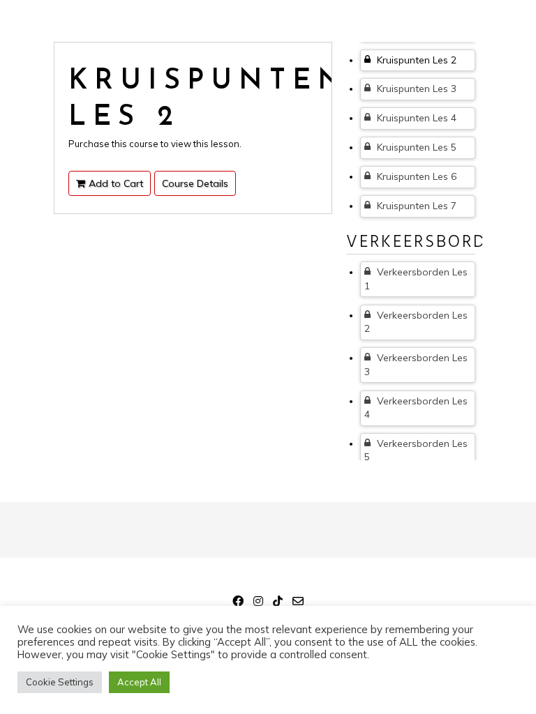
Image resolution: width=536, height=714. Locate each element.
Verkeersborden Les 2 (416, 322)
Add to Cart (116, 183)
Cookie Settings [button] (60, 682)
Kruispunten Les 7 (415, 205)
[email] (298, 603)
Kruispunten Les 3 (415, 88)
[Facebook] (238, 603)
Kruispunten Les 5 (415, 147)
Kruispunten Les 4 (415, 118)
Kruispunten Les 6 (415, 176)
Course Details (195, 183)
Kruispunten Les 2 (415, 60)
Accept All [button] (139, 682)
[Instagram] (258, 603)
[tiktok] (278, 603)
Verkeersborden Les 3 (416, 364)
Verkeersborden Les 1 (416, 279)
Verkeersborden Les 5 (416, 450)
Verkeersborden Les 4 (416, 408)
